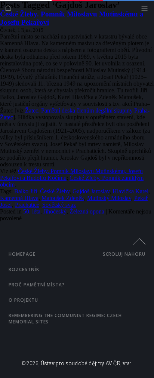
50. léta (31, 211)
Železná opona (87, 211)
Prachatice (27, 205)
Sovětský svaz (59, 205)
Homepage (22, 254)
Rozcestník (24, 269)
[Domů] (10, 10)
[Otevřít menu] (146, 10)
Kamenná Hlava (19, 198)
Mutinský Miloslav (109, 198)
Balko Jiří (25, 191)
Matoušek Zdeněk (62, 198)
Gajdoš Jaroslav (91, 191)
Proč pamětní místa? (37, 285)
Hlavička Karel (130, 191)
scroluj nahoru (124, 254)
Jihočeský (55, 211)
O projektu (23, 300)
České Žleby (55, 191)
